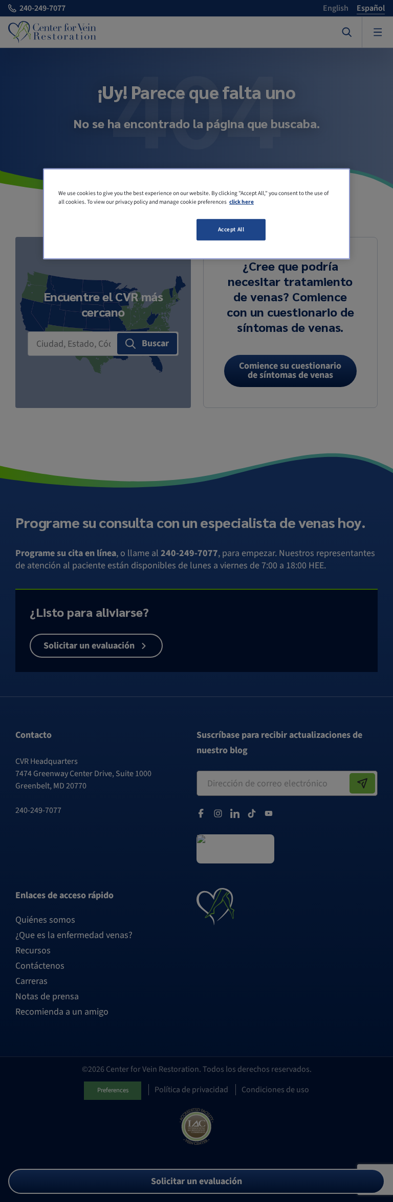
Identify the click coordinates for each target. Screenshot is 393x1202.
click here (241, 202)
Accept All (231, 229)
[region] (196, 214)
